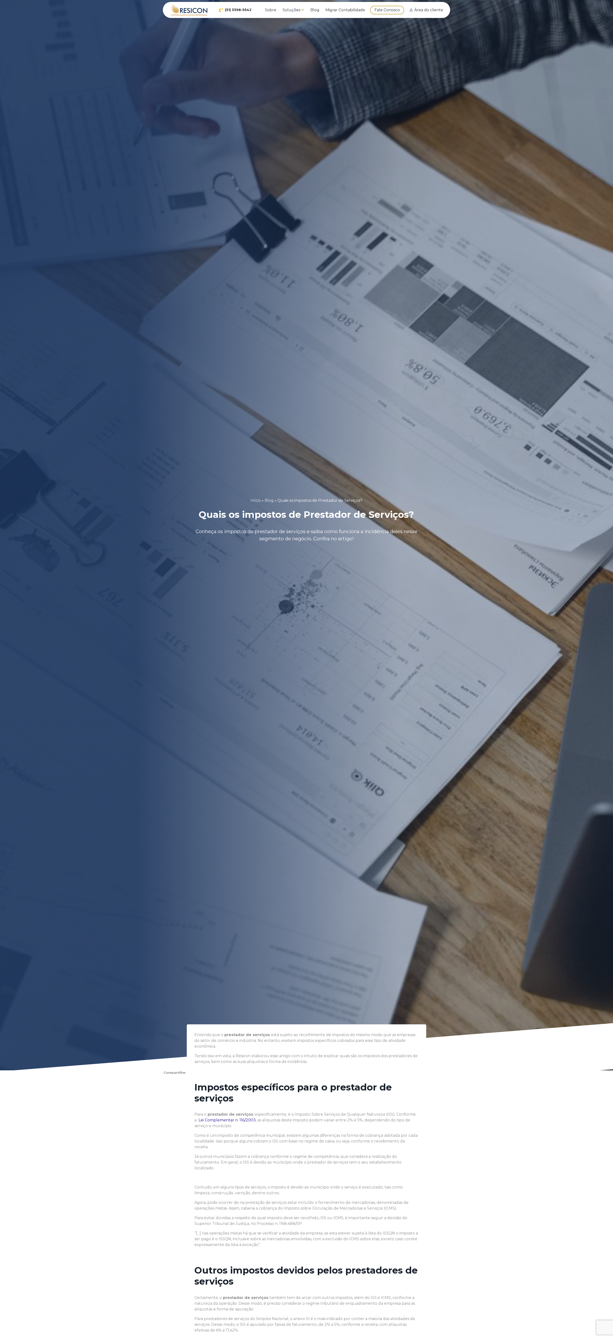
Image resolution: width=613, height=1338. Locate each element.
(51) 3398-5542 (238, 10)
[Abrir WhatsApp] (601, 1326)
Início (255, 500)
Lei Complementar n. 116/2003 (227, 1120)
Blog (269, 500)
